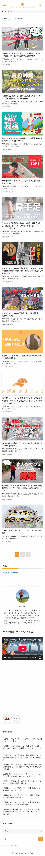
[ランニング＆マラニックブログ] (22, 5)
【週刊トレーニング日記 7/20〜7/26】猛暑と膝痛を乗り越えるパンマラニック (22, 789)
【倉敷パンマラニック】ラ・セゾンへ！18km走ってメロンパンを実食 (22, 740)
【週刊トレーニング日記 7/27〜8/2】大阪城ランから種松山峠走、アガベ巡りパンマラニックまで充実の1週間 (22, 767)
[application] (22, 648)
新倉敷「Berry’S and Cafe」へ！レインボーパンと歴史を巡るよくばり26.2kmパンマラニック (22, 775)
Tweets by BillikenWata (10, 572)
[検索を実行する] (40, 839)
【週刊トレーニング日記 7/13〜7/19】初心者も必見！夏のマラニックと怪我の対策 (21, 803)
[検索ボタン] (40, 5)
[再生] (5, 657)
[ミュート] (36, 657)
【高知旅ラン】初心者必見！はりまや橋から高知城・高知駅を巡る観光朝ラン (21, 796)
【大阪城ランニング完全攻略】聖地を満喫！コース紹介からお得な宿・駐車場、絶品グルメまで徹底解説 (22, 757)
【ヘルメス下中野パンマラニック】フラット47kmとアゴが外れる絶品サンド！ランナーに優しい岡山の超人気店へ (22, 812)
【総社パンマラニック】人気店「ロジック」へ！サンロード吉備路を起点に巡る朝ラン (22, 782)
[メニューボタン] (4, 5)
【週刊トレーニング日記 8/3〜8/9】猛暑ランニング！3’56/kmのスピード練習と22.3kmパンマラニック (22, 748)
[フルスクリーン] (40, 657)
